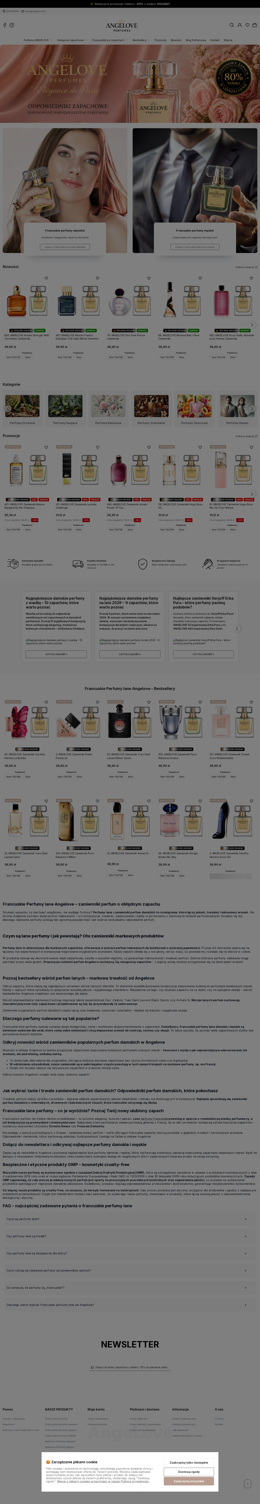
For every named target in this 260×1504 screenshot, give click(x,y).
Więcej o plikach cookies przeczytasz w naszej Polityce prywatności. (103, 1481)
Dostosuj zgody (189, 1472)
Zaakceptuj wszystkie (189, 1481)
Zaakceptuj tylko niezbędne (189, 1462)
